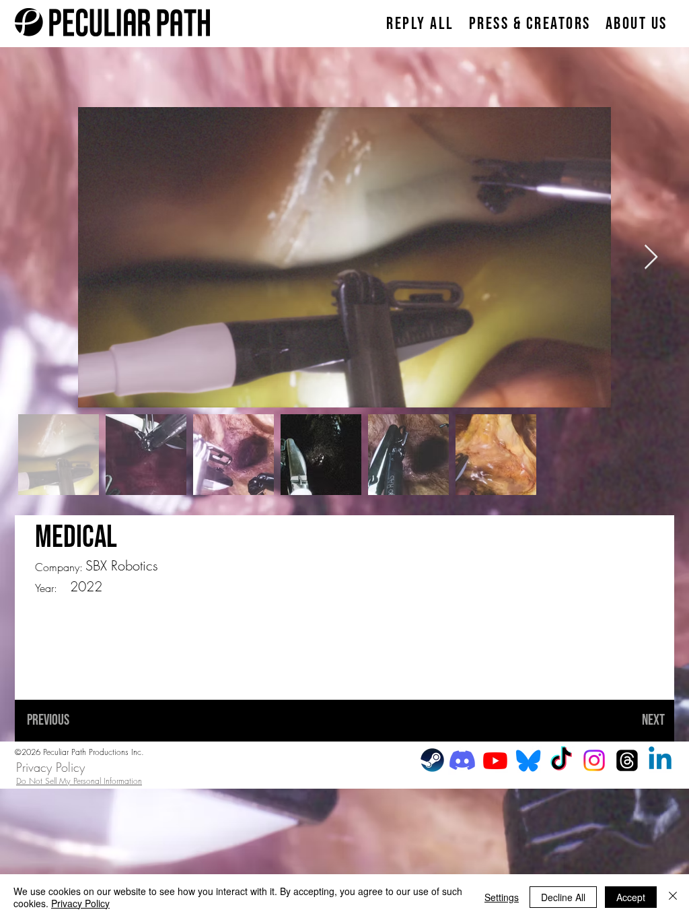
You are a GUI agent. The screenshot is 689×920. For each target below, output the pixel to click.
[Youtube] (495, 760)
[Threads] (627, 760)
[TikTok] (561, 760)
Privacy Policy (50, 767)
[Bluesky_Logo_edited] (528, 760)
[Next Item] (651, 257)
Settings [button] (501, 897)
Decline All (563, 897)
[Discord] (462, 760)
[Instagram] (594, 760)
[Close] (673, 897)
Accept (630, 897)
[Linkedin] (660, 760)
